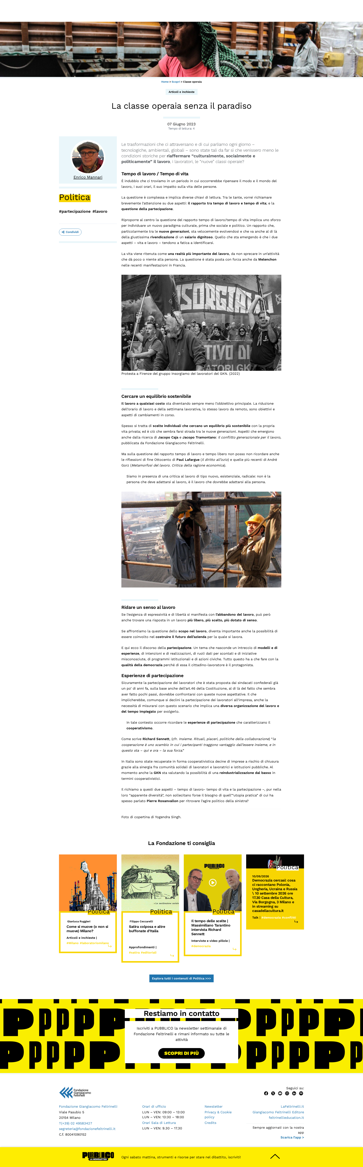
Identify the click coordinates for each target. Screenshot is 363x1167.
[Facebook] (266, 1093)
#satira (134, 952)
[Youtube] (280, 1093)
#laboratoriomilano (94, 943)
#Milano (73, 943)
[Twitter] (273, 1093)
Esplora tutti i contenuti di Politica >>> (181, 978)
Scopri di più (181, 1053)
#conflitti (289, 917)
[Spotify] (301, 1093)
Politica (74, 197)
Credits (210, 1123)
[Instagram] (287, 1093)
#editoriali (149, 952)
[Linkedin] (294, 1093)
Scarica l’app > (292, 1137)
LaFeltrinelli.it (292, 1106)
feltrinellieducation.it (286, 1118)
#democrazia (201, 946)
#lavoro (99, 211)
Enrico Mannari (88, 177)
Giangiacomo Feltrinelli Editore (278, 1112)
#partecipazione (75, 211)
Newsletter (214, 1106)
